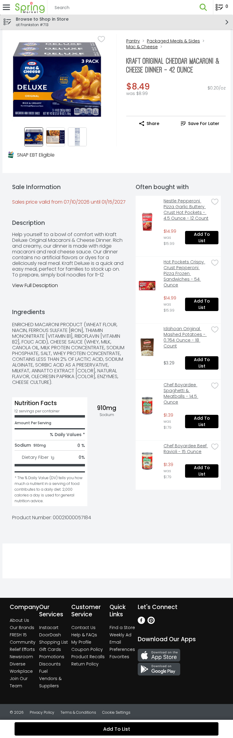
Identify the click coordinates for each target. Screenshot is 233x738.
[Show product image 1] (33, 136)
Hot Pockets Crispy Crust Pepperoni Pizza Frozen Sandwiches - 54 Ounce (184, 273)
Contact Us (83, 628)
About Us (19, 620)
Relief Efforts (22, 649)
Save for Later (203, 123)
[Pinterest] (151, 622)
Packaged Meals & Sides (173, 41)
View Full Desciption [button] (35, 285)
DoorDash (50, 635)
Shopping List (53, 642)
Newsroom (21, 657)
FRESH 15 (18, 635)
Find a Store (122, 628)
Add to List (202, 237)
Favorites (119, 657)
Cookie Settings (116, 712)
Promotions (51, 657)
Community (22, 642)
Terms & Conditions (78, 712)
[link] (200, 123)
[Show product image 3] (77, 136)
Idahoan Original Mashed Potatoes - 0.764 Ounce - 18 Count (185, 337)
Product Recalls (88, 657)
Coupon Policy (87, 649)
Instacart (49, 628)
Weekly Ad (120, 635)
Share (153, 123)
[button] (203, 7)
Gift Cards (50, 649)
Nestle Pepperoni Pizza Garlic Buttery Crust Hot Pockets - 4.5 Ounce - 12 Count (186, 209)
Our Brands (22, 628)
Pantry (133, 41)
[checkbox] (101, 39)
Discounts (50, 664)
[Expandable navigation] (6, 7)
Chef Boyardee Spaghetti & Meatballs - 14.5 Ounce (181, 393)
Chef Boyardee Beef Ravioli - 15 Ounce (186, 449)
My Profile (81, 642)
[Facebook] (141, 622)
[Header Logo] (28, 7)
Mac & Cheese (142, 47)
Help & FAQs (84, 635)
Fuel (43, 671)
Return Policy (85, 664)
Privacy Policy (42, 712)
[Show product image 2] (55, 136)
